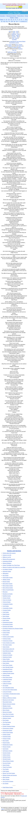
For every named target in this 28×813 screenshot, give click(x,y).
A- (4, 19)
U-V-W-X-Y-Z (23, 21)
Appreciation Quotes (8, 577)
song (14, 31)
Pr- (9, 21)
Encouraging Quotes (8, 624)
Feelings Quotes (7, 638)
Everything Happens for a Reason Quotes (13, 628)
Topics (1, 19)
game (14, 32)
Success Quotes (7, 763)
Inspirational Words (7, 561)
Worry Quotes (6, 779)
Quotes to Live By (7, 555)
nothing (10, 46)
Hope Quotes (6, 663)
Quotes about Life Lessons (9, 553)
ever (12, 52)
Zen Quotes (5, 783)
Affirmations (5, 573)
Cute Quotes (6, 612)
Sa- (14, 21)
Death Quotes (6, 614)
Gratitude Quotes (7, 653)
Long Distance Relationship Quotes (11, 693)
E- (15, 19)
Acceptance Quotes (7, 569)
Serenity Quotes (6, 752)
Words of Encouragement (9, 559)
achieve (20, 48)
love (13, 38)
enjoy (16, 38)
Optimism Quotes (7, 718)
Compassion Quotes (8, 604)
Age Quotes (5, 575)
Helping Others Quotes (8, 661)
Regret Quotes (6, 742)
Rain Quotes (6, 740)
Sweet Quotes (6, 765)
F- (17, 19)
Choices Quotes (6, 602)
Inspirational (13, 41)
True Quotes (6, 769)
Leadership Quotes (7, 679)
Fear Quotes (6, 634)
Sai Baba (14, 39)
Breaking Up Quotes (8, 593)
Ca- (9, 19)
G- (19, 19)
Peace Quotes (6, 724)
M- (2, 21)
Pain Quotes (6, 720)
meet (18, 34)
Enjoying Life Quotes (8, 626)
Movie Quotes (6, 710)
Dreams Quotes (6, 618)
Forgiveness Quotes (7, 640)
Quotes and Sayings (14, 551)
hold (20, 46)
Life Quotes (5, 685)
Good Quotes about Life (8, 648)
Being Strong (20, 15)
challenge (13, 34)
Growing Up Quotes (7, 655)
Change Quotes (6, 598)
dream (13, 35)
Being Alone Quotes (7, 583)
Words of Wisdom (7, 563)
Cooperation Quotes (7, 608)
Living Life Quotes (7, 691)
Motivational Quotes (7, 708)
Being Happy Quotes (8, 585)
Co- (11, 19)
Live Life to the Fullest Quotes (10, 689)
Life (10, 31)
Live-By (17, 42)
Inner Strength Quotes (8, 667)
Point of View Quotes (8, 732)
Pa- (7, 21)
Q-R (12, 21)
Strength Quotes (7, 759)
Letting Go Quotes (7, 683)
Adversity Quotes (7, 571)
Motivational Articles (11, 15)
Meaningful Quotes (7, 701)
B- (6, 19)
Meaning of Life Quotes (8, 699)
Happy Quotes (6, 659)
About (16, 17)
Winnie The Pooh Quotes (9, 773)
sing (17, 31)
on (21, 46)
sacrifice (14, 36)
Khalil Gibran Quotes (8, 787)
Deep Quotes (6, 616)
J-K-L (26, 19)
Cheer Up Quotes (7, 600)
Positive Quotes (6, 734)
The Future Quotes (7, 644)
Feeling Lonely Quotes (8, 636)
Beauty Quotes (6, 581)
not (12, 47)
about (2, 809)
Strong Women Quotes (8, 761)
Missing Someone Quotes (9, 704)
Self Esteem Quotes (7, 750)
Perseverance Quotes (8, 728)
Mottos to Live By (7, 557)
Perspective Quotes (7, 730)
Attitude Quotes (6, 579)
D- (13, 19)
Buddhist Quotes (7, 595)
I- (23, 19)
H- (21, 19)
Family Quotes (6, 632)
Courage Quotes (7, 610)
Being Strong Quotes (8, 587)
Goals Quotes (6, 646)
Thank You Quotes (7, 767)
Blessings (5, 591)
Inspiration (2, 15)
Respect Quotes (6, 746)
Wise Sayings (6, 777)
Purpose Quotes (7, 738)
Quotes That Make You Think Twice (11, 565)
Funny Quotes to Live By (9, 642)
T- (19, 21)
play (17, 32)
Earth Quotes (6, 620)
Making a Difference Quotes (9, 697)
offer (18, 36)
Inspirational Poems (7, 669)
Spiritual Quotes (6, 757)
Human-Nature (21, 41)
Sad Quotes (5, 748)
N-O (4, 21)
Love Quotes (6, 695)
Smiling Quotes (6, 755)
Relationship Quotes (8, 744)
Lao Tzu (14, 50)
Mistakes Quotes (7, 706)
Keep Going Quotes (7, 677)
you (7, 44)
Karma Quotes (6, 675)
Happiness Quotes (7, 657)
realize (17, 35)
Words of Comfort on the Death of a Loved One (14, 567)
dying (19, 47)
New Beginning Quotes (8, 716)
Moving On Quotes (7, 712)
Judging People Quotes (8, 673)
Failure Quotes (6, 630)
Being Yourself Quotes (8, 589)
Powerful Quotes (7, 736)
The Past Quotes (7, 722)
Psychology (12, 42)
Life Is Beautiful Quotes (8, 687)
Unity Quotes (6, 771)
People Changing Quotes (9, 726)
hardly (9, 52)
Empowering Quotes (8, 622)
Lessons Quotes (7, 681)
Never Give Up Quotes (8, 714)
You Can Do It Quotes (8, 781)
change (20, 44)
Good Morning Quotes (8, 651)
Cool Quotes (6, 606)
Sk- (17, 21)
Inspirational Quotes (7, 671)
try (16, 46)
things (16, 44)
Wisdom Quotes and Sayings (10, 775)
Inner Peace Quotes (7, 665)
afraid (15, 47)
